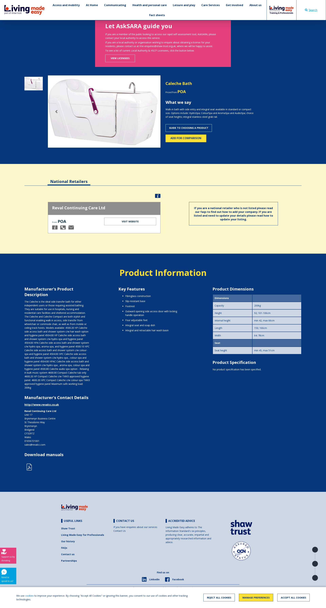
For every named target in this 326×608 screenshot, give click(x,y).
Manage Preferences (256, 597)
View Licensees (120, 58)
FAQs (64, 547)
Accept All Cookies (293, 597)
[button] (56, 111)
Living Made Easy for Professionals (82, 534)
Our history (68, 541)
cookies (29, 595)
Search (313, 10)
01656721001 (31, 441)
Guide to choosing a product (188, 127)
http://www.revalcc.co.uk (41, 405)
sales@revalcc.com (34, 444)
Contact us (68, 554)
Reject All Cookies (219, 597)
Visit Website (130, 221)
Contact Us (119, 530)
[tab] (69, 179)
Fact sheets (157, 15)
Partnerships (69, 560)
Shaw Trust (68, 528)
